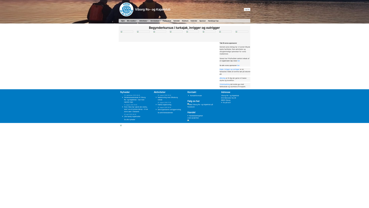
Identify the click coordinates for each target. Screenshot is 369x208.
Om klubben (154, 21)
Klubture (185, 21)
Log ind (247, 9)
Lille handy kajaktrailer (132, 116)
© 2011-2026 (124, 130)
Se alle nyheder (129, 119)
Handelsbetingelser (196, 116)
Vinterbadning (225, 84)
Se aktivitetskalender (165, 113)
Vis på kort (227, 102)
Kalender (194, 21)
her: (230, 65)
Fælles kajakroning (164, 105)
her (231, 61)
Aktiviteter (143, 21)
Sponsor (202, 21)
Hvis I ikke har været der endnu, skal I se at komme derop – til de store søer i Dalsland (136, 109)
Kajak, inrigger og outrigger (230, 69)
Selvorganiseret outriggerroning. (169, 109)
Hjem (123, 21)
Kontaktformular (196, 95)
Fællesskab (167, 21)
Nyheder (176, 21)
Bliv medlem (131, 21)
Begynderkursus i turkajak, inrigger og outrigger (184, 28)
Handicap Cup (213, 21)
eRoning (222, 78)
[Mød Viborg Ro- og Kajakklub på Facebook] (200, 105)
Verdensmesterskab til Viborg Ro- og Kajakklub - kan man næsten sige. (135, 99)
